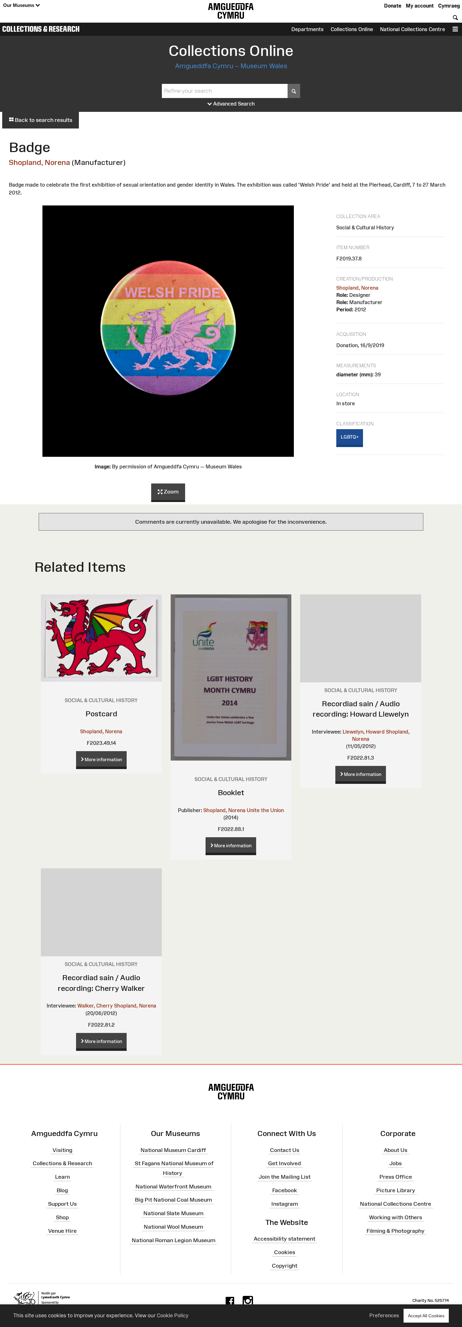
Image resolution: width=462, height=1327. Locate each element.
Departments (307, 29)
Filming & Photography (395, 1230)
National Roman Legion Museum (173, 1240)
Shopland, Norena (39, 162)
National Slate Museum (173, 1213)
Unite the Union (265, 810)
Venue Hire (62, 1230)
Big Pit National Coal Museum (173, 1200)
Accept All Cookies (426, 1315)
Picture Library (395, 1190)
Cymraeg (449, 5)
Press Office (395, 1177)
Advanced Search (233, 103)
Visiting (62, 1150)
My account (420, 5)
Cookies (284, 1252)
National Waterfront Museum (173, 1186)
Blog (62, 1190)
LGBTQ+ (350, 437)
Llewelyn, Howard (364, 731)
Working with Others (395, 1217)
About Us (395, 1150)
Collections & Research (41, 29)
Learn (62, 1177)
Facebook (284, 1190)
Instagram (284, 1204)
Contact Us (284, 1150)
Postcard (101, 713)
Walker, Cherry (95, 1005)
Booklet (231, 792)
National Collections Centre (412, 29)
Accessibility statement (284, 1239)
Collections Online (352, 29)
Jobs (395, 1163)
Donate (392, 5)
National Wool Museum (173, 1227)
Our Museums (19, 5)
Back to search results (43, 120)
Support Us (62, 1204)
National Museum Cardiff (173, 1150)
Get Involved (284, 1163)
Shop (62, 1217)
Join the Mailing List (285, 1177)
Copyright (284, 1266)
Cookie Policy (173, 1315)
